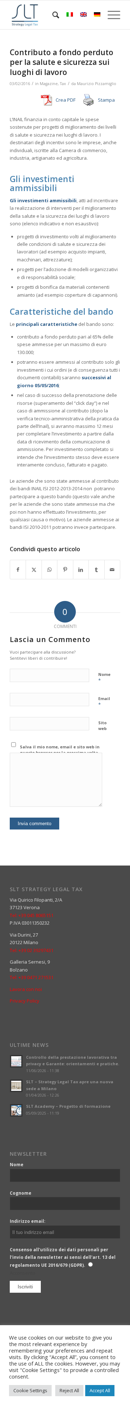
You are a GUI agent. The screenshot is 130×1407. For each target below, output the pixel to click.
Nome (104, 678)
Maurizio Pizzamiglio (96, 83)
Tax (63, 83)
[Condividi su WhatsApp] (49, 569)
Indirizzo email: (28, 1221)
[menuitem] (52, 14)
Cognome (20, 1193)
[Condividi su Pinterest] (65, 569)
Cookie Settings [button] (30, 1390)
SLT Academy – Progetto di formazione (68, 1106)
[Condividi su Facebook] (18, 569)
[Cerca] (52, 14)
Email (104, 702)
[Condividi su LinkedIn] (80, 569)
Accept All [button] (100, 1390)
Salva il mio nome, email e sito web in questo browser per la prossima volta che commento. (60, 752)
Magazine (49, 83)
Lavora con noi (26, 989)
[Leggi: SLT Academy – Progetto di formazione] (16, 1110)
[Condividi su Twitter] (33, 569)
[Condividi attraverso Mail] (112, 569)
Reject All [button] (69, 1390)
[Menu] (110, 14)
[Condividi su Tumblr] (96, 569)
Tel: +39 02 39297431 (31, 950)
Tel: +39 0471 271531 (31, 977)
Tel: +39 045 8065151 (31, 915)
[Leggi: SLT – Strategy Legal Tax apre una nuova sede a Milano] (16, 1085)
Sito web (102, 725)
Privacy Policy (24, 1000)
